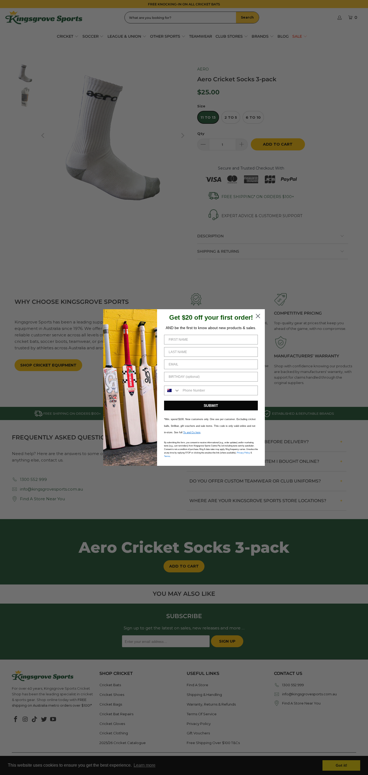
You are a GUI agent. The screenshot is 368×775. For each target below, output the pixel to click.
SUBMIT (211, 405)
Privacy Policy (243, 453)
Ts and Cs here (191, 432)
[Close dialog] (258, 316)
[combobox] (172, 390)
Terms (167, 456)
